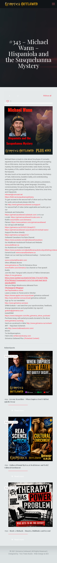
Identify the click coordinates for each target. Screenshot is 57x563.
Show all (48, 96)
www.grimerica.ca (12, 265)
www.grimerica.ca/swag (14, 321)
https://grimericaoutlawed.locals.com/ (25, 217)
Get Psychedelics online (14, 290)
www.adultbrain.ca (12, 245)
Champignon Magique (14, 288)
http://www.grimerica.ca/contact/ (39, 323)
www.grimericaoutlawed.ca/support (26, 205)
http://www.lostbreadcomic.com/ (21, 328)
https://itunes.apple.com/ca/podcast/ (19, 295)
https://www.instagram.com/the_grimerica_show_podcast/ (27, 316)
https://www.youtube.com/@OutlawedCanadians (23, 240)
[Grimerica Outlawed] (21, 4)
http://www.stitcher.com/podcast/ (18, 298)
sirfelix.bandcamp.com (22, 336)
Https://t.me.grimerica (13, 275)
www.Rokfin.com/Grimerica (20, 220)
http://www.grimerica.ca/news (16, 303)
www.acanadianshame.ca (26, 253)
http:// (10, 205)
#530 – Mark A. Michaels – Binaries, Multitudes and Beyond (27, 531)
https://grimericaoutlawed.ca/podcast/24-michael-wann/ (27, 230)
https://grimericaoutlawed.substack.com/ (21, 215)
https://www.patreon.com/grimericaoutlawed (28, 222)
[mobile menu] (53, 4)
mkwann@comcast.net (14, 195)
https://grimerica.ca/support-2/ (17, 235)
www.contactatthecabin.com (16, 260)
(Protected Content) (31, 338)
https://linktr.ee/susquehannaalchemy (19, 197)
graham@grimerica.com (14, 311)
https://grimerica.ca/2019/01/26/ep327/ (20, 227)
